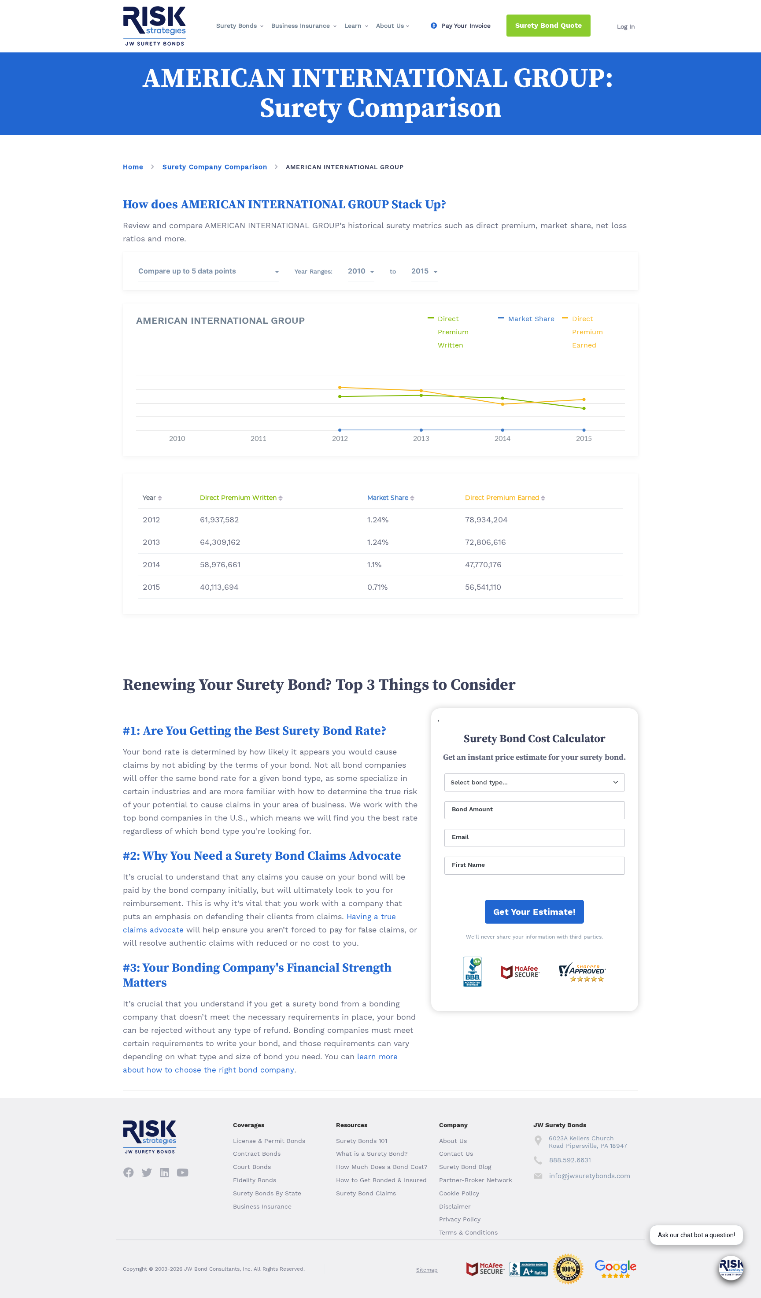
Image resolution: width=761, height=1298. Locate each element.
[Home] (154, 13)
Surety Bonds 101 (361, 1140)
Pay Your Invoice (466, 25)
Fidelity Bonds (254, 1179)
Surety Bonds (236, 25)
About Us (390, 25)
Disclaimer (455, 1206)
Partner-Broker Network (475, 1179)
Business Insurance (300, 25)
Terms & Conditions (468, 1232)
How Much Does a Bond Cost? (382, 1166)
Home (133, 167)
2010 (357, 270)
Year (149, 498)
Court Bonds (252, 1166)
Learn (353, 25)
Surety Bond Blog (465, 1166)
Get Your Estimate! (534, 911)
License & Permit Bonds (269, 1140)
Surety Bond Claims (366, 1193)
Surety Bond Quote (548, 25)
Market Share (387, 498)
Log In (626, 26)
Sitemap (427, 1270)
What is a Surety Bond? (372, 1153)
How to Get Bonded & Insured (381, 1179)
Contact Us (456, 1153)
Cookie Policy (459, 1193)
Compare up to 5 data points (187, 270)
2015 (420, 270)
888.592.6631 (570, 1160)
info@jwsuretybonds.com (589, 1176)
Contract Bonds (257, 1153)
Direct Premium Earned (502, 498)
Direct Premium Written (238, 498)
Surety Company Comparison (215, 167)
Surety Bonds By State (267, 1193)
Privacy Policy (459, 1219)
